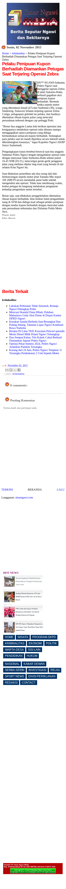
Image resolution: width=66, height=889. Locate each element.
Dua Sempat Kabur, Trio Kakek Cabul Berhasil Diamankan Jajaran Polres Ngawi (35, 339)
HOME (9, 637)
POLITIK (51, 643)
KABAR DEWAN (34, 663)
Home (5, 53)
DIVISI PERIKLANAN (41, 676)
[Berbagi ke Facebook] (19, 370)
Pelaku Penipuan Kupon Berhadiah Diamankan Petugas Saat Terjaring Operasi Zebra (33, 68)
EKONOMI (35, 643)
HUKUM (32, 655)
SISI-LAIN (34, 649)
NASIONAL (12, 663)
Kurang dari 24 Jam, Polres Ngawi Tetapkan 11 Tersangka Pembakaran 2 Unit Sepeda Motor (35, 352)
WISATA (23, 637)
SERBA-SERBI (14, 670)
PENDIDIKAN (14, 655)
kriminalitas (18, 53)
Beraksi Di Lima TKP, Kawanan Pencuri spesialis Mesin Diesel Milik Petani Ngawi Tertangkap (37, 333)
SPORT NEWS (14, 676)
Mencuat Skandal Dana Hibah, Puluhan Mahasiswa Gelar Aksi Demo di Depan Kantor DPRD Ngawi (35, 315)
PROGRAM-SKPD (44, 637)
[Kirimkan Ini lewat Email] (7, 370)
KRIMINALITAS (14, 643)
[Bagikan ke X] (15, 370)
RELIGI (55, 670)
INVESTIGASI (37, 670)
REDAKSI (11, 682)
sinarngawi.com (24, 497)
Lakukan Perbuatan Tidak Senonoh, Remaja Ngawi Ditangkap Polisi (33, 307)
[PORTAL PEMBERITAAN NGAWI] (33, 43)
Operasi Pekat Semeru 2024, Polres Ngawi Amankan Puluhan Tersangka (33, 345)
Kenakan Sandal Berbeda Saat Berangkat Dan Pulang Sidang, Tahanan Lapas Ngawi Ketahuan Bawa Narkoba (36, 324)
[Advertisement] (33, 255)
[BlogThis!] (11, 370)
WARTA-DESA (14, 649)
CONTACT (29, 682)
